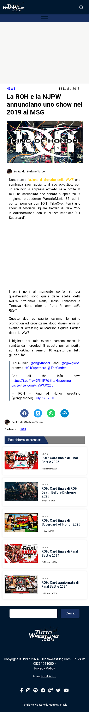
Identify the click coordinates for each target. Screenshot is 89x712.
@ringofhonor (40, 363)
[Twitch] (50, 690)
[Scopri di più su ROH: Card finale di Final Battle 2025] (21, 461)
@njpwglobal (71, 363)
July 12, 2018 (45, 398)
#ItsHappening (60, 381)
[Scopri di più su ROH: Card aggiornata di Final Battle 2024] (21, 585)
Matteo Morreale (58, 704)
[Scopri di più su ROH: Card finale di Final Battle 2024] (21, 554)
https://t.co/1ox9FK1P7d (30, 381)
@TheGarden (57, 368)
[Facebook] (21, 690)
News (11, 89)
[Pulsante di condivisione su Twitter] (38, 413)
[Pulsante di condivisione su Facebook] (24, 413)
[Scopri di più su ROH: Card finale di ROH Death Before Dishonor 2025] (21, 492)
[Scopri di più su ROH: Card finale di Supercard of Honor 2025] (21, 523)
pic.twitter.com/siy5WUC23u (32, 385)
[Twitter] (58, 690)
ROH (23, 429)
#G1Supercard (35, 368)
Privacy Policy (44, 668)
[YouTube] (66, 690)
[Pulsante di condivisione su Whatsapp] (51, 413)
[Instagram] (28, 690)
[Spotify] (35, 690)
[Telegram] (43, 690)
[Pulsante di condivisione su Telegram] (64, 413)
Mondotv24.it (48, 676)
